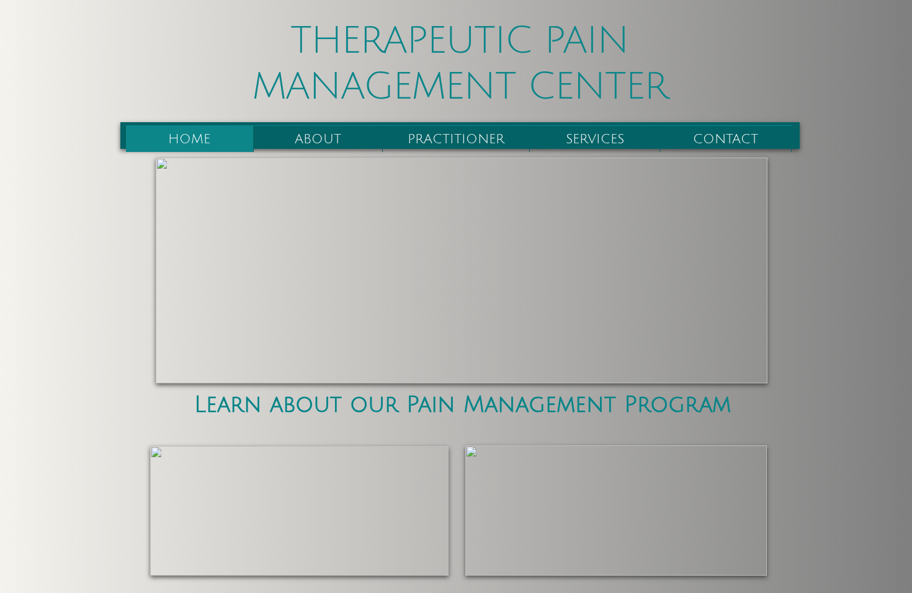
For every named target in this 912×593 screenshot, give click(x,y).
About (318, 139)
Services (595, 139)
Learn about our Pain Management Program (462, 405)
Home (189, 139)
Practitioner (456, 139)
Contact (725, 139)
